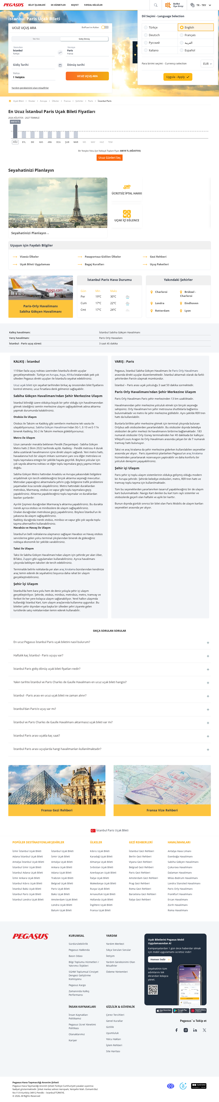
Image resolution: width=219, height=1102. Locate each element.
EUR (206, 64)
